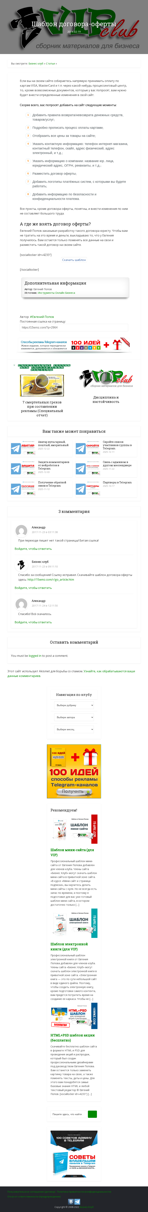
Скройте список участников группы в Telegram (117, 445)
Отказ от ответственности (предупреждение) (33, 1196)
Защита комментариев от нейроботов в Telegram (53, 465)
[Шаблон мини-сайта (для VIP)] (74, 829)
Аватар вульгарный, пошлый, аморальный (53, 443)
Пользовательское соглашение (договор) (31, 1191)
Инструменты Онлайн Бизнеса (56, 292)
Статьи (50, 63)
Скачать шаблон (74, 260)
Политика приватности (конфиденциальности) (84, 1191)
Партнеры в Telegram (117, 482)
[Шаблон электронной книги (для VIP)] (74, 923)
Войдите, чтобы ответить (33, 549)
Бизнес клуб (36, 63)
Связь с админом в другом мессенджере (117, 463)
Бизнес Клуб (87, 1207)
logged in (35, 656)
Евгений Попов (43, 317)
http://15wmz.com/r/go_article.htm (50, 580)
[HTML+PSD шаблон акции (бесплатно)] (74, 1015)
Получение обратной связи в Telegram (52, 484)
